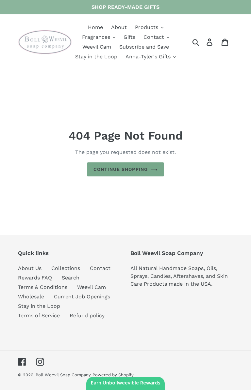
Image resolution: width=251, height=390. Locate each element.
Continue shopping (120, 169)
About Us (30, 268)
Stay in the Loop (39, 306)
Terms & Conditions (42, 287)
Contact (100, 268)
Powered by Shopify (113, 374)
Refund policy (87, 315)
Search (70, 278)
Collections (65, 268)
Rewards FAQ (35, 278)
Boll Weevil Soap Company (63, 374)
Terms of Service (39, 315)
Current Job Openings (82, 296)
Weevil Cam (91, 287)
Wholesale (31, 296)
